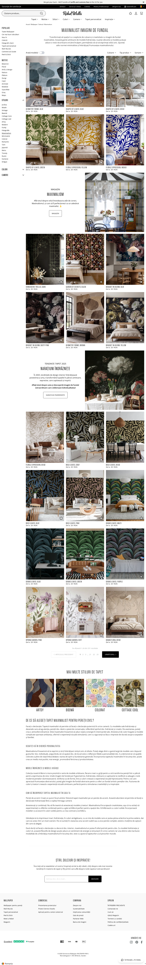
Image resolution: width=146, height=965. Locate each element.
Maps (4, 95)
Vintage (5, 110)
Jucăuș (4, 105)
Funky (4, 127)
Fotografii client (8, 43)
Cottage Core (7, 116)
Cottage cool (6, 119)
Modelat (5, 87)
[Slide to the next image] (139, 693)
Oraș (3, 92)
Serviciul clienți (75, 6)
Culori (65, 19)
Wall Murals (6, 49)
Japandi (5, 147)
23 (97, 654)
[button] (141, 6)
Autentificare (131, 6)
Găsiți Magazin (113, 915)
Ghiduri (62, 6)
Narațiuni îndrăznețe (55, 395)
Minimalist (6, 136)
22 (94, 654)
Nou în (4, 37)
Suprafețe (5, 89)
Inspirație (109, 19)
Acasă (28, 24)
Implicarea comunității (81, 912)
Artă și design (7, 69)
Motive (44, 19)
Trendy (4, 153)
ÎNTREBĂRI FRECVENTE (116, 905)
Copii (4, 81)
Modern (5, 125)
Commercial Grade (9, 52)
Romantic (5, 142)
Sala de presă (78, 915)
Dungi (4, 78)
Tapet (33, 19)
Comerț (87, 6)
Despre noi (116, 6)
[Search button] (41, 13)
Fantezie (5, 159)
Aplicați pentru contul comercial (50, 912)
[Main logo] (73, 13)
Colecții (4, 40)
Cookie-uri (111, 925)
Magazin (55, 213)
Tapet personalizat (93, 19)
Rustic (4, 156)
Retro (4, 150)
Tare (3, 145)
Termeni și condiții (115, 919)
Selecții (41, 24)
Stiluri (55, 19)
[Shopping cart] (141, 13)
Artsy (4, 122)
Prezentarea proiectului (47, 905)
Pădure (4, 75)
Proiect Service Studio (46, 909)
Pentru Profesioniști (101, 6)
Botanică (5, 64)
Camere (76, 19)
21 (90, 654)
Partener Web (78, 919)
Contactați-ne (113, 909)
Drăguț (4, 162)
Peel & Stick (6, 54)
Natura (4, 72)
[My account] (136, 13)
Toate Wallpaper (8, 32)
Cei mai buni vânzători (10, 34)
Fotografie (5, 130)
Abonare (95, 879)
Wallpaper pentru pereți (13, 905)
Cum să (110, 912)
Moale (4, 107)
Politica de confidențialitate (118, 922)
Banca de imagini (79, 922)
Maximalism (6, 133)
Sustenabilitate (79, 909)
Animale (5, 84)
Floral (4, 67)
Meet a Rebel (9, 919)
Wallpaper (34, 24)
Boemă (4, 113)
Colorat (4, 139)
